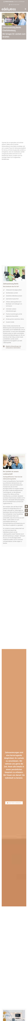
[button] (14, 347)
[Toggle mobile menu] (25, 9)
